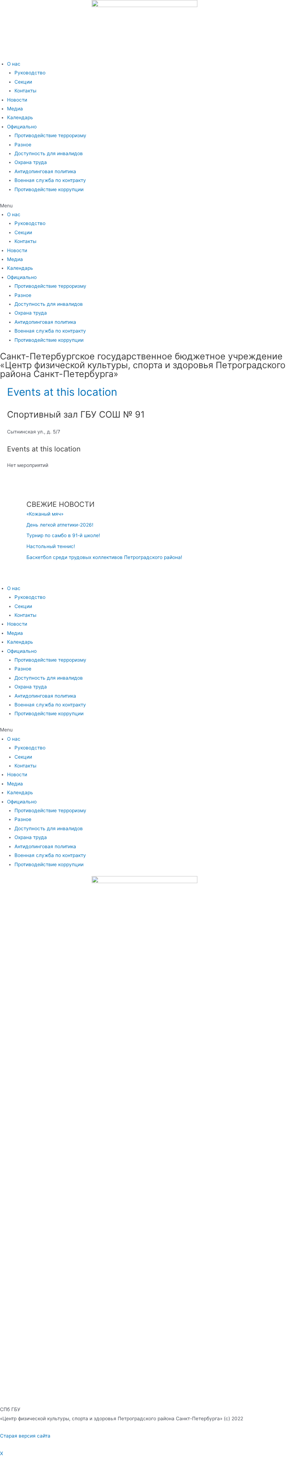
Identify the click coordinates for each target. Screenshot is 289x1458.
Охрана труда (30, 162)
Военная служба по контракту (50, 180)
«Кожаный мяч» (44, 514)
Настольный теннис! (50, 546)
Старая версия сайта (25, 1436)
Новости (17, 100)
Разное (22, 144)
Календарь (20, 117)
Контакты (25, 90)
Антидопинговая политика (45, 171)
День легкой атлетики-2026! (59, 525)
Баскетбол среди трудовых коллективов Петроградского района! (104, 557)
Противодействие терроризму (50, 135)
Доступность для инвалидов (48, 153)
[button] (144, 205)
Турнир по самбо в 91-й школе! (63, 535)
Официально (22, 126)
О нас (13, 64)
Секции (23, 82)
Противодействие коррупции (49, 189)
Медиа (15, 108)
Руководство (29, 72)
